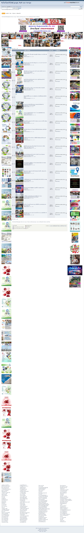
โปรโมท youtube (22, 504)
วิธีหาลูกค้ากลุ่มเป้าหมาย (5, 488)
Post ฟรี (61, 516)
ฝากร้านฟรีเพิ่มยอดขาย (63, 513)
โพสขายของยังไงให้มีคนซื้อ (43, 506)
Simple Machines (46, 528)
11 (32, 106)
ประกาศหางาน (4, 505)
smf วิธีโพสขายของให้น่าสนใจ (43, 519)
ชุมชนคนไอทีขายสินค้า (23, 497)
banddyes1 (28, 73)
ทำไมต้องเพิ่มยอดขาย (63, 503)
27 (33, 73)
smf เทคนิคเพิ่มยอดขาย (42, 521)
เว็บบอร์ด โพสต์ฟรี (23, 495)
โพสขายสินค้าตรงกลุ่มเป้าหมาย (25, 512)
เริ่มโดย (28, 50)
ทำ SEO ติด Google (5, 499)
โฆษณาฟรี (3, 496)
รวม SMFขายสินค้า (23, 492)
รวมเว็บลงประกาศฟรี (5, 522)
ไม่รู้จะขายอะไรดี (41, 485)
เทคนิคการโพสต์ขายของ (42, 502)
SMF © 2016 (42, 528)
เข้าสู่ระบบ (14, 6)
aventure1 (28, 189)
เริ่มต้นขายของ (62, 488)
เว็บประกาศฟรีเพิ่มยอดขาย (64, 515)
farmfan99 (58, 64)
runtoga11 (28, 81)
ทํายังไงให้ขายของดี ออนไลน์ (24, 491)
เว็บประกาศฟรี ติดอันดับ (5, 515)
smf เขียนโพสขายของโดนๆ (43, 517)
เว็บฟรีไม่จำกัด (4, 498)
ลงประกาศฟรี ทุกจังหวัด (5, 510)
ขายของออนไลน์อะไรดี (63, 490)
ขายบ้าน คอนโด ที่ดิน (5, 513)
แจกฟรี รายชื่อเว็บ (22, 505)
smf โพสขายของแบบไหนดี (43, 507)
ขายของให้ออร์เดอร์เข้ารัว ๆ (43, 512)
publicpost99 (59, 164)
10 (32, 56)
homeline (27, 56)
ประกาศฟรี (3, 497)
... (16, 48)
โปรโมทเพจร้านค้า (63, 521)
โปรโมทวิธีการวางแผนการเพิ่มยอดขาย (66, 500)
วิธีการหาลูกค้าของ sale (5, 487)
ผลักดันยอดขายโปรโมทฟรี (64, 497)
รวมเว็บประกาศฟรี (4, 493)
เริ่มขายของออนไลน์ (42, 489)
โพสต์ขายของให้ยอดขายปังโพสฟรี (44, 504)
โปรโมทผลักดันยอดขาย (63, 498)
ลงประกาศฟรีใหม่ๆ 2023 (23, 498)
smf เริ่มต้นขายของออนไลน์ (43, 497)
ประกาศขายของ (4, 504)
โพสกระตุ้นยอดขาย (63, 485)
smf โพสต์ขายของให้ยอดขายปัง (43, 503)
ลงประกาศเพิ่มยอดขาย (63, 512)
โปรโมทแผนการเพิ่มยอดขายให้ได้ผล (65, 499)
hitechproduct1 (28, 156)
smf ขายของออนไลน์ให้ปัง (42, 515)
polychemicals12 (29, 148)
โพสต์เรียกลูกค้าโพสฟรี (42, 514)
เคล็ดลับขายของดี (22, 488)
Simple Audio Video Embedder (42, 530)
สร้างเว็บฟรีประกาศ (23, 522)
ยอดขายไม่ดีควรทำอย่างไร (64, 501)
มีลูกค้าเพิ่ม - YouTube (63, 496)
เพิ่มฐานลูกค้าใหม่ (4, 491)
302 (17, 48)
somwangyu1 (28, 98)
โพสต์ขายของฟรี (4, 494)
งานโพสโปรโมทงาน (23, 490)
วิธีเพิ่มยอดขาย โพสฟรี (42, 520)
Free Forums (44, 529)
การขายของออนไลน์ (23, 521)
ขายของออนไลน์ (22, 514)
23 (32, 206)
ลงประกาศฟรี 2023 (4, 521)
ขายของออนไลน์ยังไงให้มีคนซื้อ (43, 487)
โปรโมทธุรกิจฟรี (22, 499)
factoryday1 (59, 139)
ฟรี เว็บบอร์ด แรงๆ (23, 511)
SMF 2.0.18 (37, 528)
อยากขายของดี (41, 486)
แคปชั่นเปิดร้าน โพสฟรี (42, 518)
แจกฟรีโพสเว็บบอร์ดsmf (23, 506)
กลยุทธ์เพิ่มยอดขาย (23, 487)
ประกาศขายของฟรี (63, 517)
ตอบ (50, 50)
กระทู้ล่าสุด (58, 50)
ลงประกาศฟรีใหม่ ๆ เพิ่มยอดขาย (65, 514)
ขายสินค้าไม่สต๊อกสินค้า (42, 488)
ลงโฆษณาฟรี (62, 520)
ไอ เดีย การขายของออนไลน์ (43, 498)
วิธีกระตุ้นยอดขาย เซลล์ (63, 486)
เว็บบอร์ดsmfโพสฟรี (23, 507)
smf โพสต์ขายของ (41, 516)
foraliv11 (27, 206)
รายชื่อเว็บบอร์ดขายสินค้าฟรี (24, 508)
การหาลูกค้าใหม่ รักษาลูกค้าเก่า (6, 489)
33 (34, 156)
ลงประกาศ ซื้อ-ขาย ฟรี (23, 496)
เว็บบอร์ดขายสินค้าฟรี (23, 510)
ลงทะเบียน (19, 6)
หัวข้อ (25, 50)
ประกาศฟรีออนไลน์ (23, 493)
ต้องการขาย (3, 511)
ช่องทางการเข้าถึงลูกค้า (5, 490)
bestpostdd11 (59, 89)
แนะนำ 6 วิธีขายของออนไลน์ (24, 515)
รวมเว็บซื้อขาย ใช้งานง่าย (5, 509)
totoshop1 (28, 173)
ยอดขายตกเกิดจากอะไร (63, 502)
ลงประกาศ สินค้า (22, 494)
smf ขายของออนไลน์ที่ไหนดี (43, 501)
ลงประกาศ (3, 507)
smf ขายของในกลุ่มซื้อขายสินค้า (43, 505)
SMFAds (40, 529)
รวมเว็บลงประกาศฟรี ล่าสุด (6, 492)
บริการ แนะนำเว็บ (4, 506)
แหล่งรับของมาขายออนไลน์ (64, 489)
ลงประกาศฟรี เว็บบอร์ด (23, 509)
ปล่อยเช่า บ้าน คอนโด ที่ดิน (6, 512)
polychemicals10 (59, 114)
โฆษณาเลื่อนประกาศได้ (23, 513)
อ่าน (52, 50)
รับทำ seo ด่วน (41, 490)
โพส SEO (61, 519)
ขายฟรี (61, 504)
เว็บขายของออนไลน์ (42, 499)
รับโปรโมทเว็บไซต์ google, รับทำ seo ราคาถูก (16, 3)
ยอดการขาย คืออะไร (63, 505)
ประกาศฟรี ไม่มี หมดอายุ (5, 514)
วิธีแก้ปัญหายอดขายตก (63, 487)
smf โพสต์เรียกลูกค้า (42, 513)
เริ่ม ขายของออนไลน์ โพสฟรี (43, 500)
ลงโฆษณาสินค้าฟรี (4, 495)
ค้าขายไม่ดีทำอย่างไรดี (23, 489)
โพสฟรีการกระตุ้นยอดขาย (64, 507)
